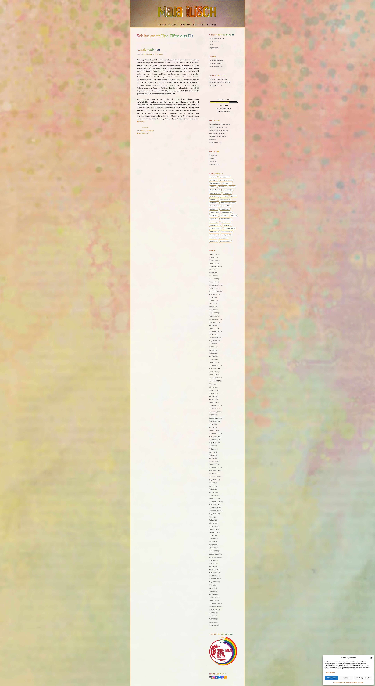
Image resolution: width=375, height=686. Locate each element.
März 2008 (212, 566)
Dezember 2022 (214, 319)
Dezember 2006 (214, 603)
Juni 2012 (212, 449)
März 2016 (212, 396)
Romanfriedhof (215, 225)
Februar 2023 (213, 313)
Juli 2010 (212, 517)
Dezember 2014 (214, 418)
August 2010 (213, 514)
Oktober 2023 (213, 288)
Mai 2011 (212, 486)
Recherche (214, 222)
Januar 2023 (213, 316)
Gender (224, 196)
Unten (211, 45)
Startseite (162, 25)
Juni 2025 (212, 257)
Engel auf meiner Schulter (217, 136)
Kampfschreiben (225, 199)
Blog (183, 25)
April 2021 (212, 353)
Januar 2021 (213, 362)
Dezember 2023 (214, 285)
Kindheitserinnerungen (228, 202)
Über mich (172, 25)
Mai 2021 (212, 350)
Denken (211, 155)
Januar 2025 (213, 263)
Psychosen (214, 218)
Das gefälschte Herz (215, 63)
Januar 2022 (213, 328)
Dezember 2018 (214, 365)
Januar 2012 (213, 464)
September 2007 (214, 579)
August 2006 (213, 610)
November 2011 (214, 471)
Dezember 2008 (214, 554)
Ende (213, 186)
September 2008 (214, 557)
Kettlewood (214, 202)
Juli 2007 (212, 585)
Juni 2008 (212, 560)
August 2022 (213, 322)
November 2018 (214, 368)
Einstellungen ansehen (363, 678)
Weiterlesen (141, 122)
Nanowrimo (214, 212)
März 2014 (212, 427)
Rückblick (227, 225)
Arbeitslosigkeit (225, 177)
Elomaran (227, 183)
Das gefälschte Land (215, 67)
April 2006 (212, 619)
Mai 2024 (212, 270)
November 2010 (214, 504)
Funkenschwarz (215, 190)
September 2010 (214, 511)
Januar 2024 (213, 282)
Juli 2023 (212, 297)
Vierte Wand (223, 238)
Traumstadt (214, 235)
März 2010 (212, 523)
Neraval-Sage (227, 212)
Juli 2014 (212, 424)
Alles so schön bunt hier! (217, 133)
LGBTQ (227, 206)
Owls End (224, 215)
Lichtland (214, 209)
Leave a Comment (143, 133)
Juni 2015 (212, 415)
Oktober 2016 (213, 390)
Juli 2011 (212, 483)
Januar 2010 (213, 529)
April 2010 (212, 520)
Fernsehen (222, 186)
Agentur (213, 177)
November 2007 (214, 572)
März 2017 (212, 387)
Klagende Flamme (216, 206)
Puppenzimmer (226, 218)
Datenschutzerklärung (339, 682)
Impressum (360, 682)
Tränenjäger (226, 235)
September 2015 (214, 412)
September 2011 (214, 477)
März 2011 (212, 492)
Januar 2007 (213, 600)
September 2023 (214, 291)
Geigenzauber (213, 48)
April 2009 (212, 545)
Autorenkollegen (226, 180)
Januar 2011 (213, 498)
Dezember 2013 (214, 433)
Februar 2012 (213, 461)
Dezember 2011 (214, 467)
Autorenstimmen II (215, 143)
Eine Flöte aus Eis (147, 130)
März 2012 (212, 458)
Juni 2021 (212, 347)
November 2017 (214, 381)
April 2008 (212, 563)
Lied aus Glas (225, 209)
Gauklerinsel (227, 190)
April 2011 (212, 489)
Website (213, 241)
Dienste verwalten (330, 672)
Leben (211, 161)
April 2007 (212, 591)
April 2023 (212, 307)
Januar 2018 (213, 375)
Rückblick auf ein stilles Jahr (218, 127)
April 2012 (212, 455)
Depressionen (215, 183)
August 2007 (213, 582)
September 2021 (214, 338)
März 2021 (212, 356)
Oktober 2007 (213, 576)
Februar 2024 (213, 279)
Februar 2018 (213, 372)
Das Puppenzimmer (215, 85)
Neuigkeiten (198, 25)
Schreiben (145, 128)
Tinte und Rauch (227, 231)
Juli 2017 (212, 384)
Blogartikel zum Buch (223, 111)
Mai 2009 (212, 542)
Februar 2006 (213, 625)
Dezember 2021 (214, 331)
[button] (371, 658)
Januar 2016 (213, 403)
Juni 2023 (212, 300)
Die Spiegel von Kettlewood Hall (219, 82)
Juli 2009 (212, 535)
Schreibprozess (230, 228)
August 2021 (213, 341)
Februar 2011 (213, 495)
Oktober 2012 (213, 440)
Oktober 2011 (213, 474)
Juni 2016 (212, 393)
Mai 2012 (212, 452)
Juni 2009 (212, 539)
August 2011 (213, 480)
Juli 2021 (212, 344)
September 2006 (214, 607)
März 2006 (212, 622)
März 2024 (212, 276)
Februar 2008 (213, 569)
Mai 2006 (212, 616)
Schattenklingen (215, 228)
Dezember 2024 (214, 267)
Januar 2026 (213, 254)
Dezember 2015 (214, 406)
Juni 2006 (212, 613)
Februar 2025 (213, 260)
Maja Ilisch (159, 54)
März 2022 (212, 325)
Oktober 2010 (213, 508)
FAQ (188, 25)
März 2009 (212, 548)
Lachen (211, 158)
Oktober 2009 (213, 532)
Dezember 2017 (214, 378)
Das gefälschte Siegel (216, 60)
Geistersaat (214, 196)
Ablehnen (346, 678)
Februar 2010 (213, 526)
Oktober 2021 (213, 335)
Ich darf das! (213, 140)
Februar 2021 (213, 359)
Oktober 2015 (213, 409)
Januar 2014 (213, 430)
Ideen (233, 196)
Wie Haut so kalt (225, 241)
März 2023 (212, 310)
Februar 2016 (213, 399)
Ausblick (213, 180)
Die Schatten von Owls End (218, 79)
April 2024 (212, 273)
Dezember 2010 (214, 501)
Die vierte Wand (214, 41)
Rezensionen (225, 222)
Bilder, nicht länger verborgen (218, 130)
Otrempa (213, 215)
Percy (234, 215)
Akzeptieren (331, 678)
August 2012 (213, 443)
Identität (213, 199)
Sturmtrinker (214, 231)
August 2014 (213, 421)
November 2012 (214, 436)
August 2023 (213, 294)
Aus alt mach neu (148, 49)
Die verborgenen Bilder (216, 38)
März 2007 (212, 594)
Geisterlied (227, 193)
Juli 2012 (212, 446)
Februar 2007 (213, 597)
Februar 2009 (213, 551)
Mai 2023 (212, 304)
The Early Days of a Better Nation (219, 124)
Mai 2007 (212, 588)
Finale (232, 186)
